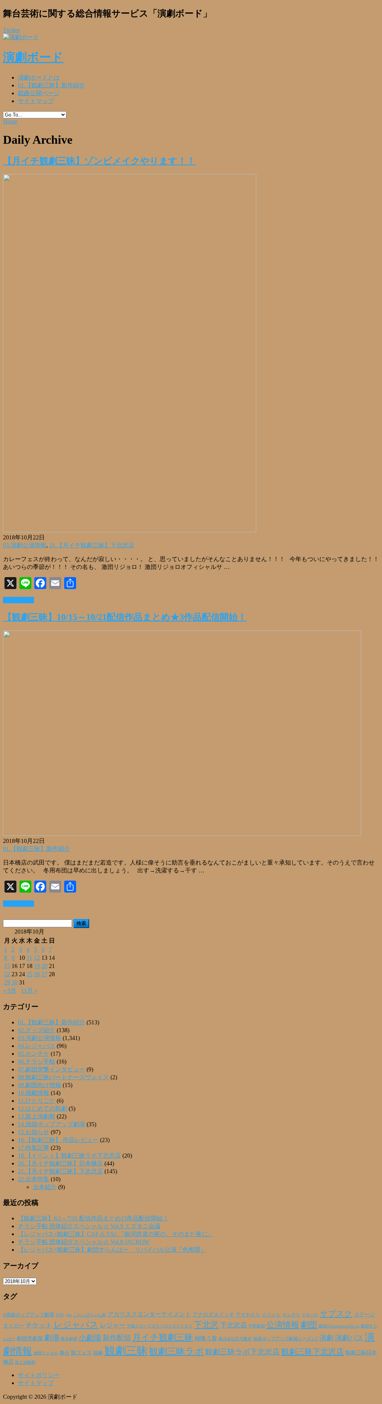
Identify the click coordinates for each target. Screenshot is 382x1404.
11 (29, 958)
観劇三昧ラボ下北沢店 (242, 1352)
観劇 (98, 1352)
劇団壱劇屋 (30, 1338)
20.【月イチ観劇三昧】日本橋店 (60, 1163)
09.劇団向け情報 (39, 1085)
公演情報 (282, 1324)
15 (7, 966)
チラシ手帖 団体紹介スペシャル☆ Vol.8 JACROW (84, 1242)
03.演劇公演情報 (24, 545)
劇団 (309, 1324)
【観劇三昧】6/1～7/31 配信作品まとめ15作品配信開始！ (93, 1218)
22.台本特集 (33, 1179)
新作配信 (117, 1338)
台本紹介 (45, 1187)
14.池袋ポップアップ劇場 (51, 1124)
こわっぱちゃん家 (89, 1315)
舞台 (64, 1352)
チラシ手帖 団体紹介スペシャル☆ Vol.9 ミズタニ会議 (89, 1226)
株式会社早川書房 (235, 1339)
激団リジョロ (46, 1353)
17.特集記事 (33, 1148)
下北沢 (206, 1324)
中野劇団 (256, 1326)
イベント (271, 1314)
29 (7, 982)
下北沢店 (233, 1325)
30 (15, 982)
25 (29, 974)
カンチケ (291, 1314)
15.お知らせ (33, 1132)
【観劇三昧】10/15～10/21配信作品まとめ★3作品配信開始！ (125, 617)
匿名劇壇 (69, 1338)
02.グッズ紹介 (36, 1030)
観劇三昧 (126, 1351)
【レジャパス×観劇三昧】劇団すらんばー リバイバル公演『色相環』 (112, 1249)
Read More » (18, 600)
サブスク (336, 1314)
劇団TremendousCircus (339, 1326)
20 (44, 966)
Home (10, 121)
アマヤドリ (248, 1314)
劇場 (51, 1337)
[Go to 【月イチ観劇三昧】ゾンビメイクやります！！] (129, 530)
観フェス (81, 1352)
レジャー (112, 1325)
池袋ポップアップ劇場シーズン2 (285, 1338)
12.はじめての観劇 (42, 1108)
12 (37, 958)
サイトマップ (36, 101)
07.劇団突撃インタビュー (51, 1069)
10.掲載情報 (33, 1093)
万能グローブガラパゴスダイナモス (159, 1326)
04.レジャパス (36, 1046)
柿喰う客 (206, 1338)
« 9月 (9, 990)
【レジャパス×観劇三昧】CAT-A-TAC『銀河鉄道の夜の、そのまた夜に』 (116, 1234)
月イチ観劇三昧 (162, 1337)
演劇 (326, 1338)
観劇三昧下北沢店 (312, 1352)
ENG (60, 1315)
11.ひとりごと (36, 1101)
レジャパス (76, 1324)
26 (37, 974)
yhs (69, 1315)
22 (7, 974)
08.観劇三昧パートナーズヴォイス (63, 1077)
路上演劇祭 (25, 1362)
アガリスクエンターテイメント (149, 1314)
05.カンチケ (33, 1053)
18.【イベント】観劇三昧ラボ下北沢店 (69, 1155)
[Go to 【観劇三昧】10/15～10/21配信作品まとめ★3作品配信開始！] (182, 834)
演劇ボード (33, 57)
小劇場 (90, 1337)
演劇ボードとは (39, 77)
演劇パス (349, 1338)
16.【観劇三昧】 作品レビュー (58, 1140)
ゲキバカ (310, 1315)
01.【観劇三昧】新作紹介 (51, 85)
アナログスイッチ (213, 1314)
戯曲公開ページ (39, 93)
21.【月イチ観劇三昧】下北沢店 (91, 545)
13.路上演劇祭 (36, 1116)
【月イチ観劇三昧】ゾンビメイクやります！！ (99, 161)
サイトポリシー (39, 1375)
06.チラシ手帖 (36, 1061)
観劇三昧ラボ (176, 1351)
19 (37, 966)
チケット (38, 1325)
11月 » (29, 990)
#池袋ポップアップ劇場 (28, 1314)
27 (44, 974)
